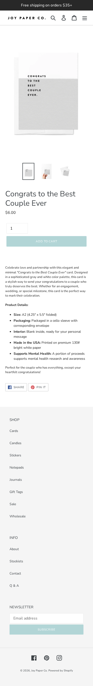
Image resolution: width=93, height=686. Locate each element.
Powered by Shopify (60, 670)
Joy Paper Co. (39, 670)
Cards (14, 431)
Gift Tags (16, 492)
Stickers (15, 455)
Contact (15, 573)
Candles (15, 443)
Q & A (14, 585)
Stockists (16, 561)
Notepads (17, 467)
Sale (13, 504)
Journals (16, 479)
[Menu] (84, 18)
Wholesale (18, 516)
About (14, 549)
